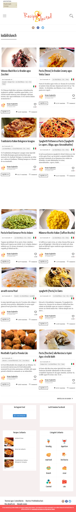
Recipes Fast (11, 82)
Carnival (48, 487)
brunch (4, 82)
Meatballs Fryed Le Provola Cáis (14, 353)
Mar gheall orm (10, 504)
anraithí (32, 296)
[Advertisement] (38, 194)
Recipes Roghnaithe (12, 104)
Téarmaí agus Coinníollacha (14, 501)
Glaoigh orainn (22, 504)
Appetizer (64, 446)
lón (30, 82)
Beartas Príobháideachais (34, 501)
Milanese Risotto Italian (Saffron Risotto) (57, 232)
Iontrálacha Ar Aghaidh (64, 398)
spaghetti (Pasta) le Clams (51, 291)
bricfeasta (64, 460)
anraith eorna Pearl (9, 291)
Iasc (27, 82)
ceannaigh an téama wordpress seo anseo (43, 509)
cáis (64, 487)
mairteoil (48, 460)
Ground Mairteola (17, 148)
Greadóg (49, 446)
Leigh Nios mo (5, 112)
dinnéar (5, 360)
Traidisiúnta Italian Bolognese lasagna (18, 141)
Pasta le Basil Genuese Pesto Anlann (17, 232)
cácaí (64, 473)
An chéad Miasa (20, 82)
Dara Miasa (26, 360)
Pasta (4, 84)
